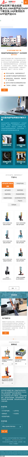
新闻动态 (4, 413)
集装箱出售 (20, 451)
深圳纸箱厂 (10, 451)
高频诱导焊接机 (8, 198)
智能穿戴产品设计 (14, 452)
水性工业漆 (8, 452)
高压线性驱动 (3, 454)
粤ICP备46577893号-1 (17, 440)
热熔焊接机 (20, 190)
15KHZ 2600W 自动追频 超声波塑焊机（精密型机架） (7, 223)
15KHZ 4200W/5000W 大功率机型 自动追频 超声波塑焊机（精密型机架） (7, 278)
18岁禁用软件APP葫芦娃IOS (20, 199)
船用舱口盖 (25, 454)
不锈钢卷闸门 (15, 454)
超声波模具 (8, 190)
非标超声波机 (20, 183)
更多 (4, 90)
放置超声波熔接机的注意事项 (7, 360)
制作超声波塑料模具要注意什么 (20, 360)
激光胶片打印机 (9, 454)
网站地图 (2, 456)
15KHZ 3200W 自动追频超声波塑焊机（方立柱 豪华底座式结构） (7, 260)
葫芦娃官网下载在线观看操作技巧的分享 (7, 379)
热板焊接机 (8, 194)
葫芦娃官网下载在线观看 (7, 185)
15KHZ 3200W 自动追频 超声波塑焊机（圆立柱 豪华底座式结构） (20, 260)
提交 (3, 431)
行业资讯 (16, 413)
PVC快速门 (3, 452)
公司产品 (16, 410)
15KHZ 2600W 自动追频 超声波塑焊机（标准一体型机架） (7, 242)
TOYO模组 (20, 454)
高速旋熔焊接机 (20, 194)
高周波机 (13, 204)
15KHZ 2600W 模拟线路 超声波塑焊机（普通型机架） (20, 242)
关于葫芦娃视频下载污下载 (9, 410)
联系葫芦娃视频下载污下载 (9, 416)
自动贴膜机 (15, 451)
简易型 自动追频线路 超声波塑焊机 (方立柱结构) (20, 278)
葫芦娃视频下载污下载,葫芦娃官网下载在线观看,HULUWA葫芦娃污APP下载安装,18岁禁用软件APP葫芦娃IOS (14, 8)
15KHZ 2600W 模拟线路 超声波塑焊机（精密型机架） (20, 223)
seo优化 (6, 451)
